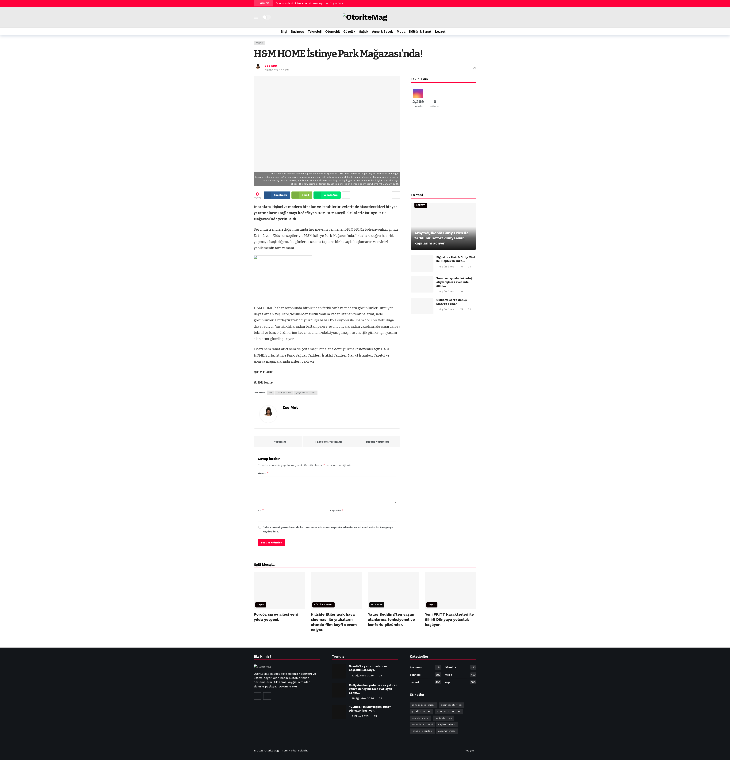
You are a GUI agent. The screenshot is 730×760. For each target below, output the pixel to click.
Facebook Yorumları (328, 441)
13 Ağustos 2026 (363, 675)
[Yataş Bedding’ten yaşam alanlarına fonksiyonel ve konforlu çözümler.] (393, 590)
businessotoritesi (451, 705)
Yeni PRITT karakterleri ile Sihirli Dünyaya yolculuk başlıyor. (449, 619)
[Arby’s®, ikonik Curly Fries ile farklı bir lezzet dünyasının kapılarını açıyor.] (443, 226)
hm (271, 392)
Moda (460, 674)
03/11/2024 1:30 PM (277, 70)
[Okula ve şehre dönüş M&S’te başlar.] (422, 306)
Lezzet (420, 205)
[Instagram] (467, 3)
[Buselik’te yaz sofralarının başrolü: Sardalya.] (339, 671)
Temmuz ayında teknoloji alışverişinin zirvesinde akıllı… (454, 282)
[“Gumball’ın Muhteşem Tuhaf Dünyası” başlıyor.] (339, 712)
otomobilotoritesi (422, 724)
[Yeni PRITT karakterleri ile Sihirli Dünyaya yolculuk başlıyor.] (450, 590)
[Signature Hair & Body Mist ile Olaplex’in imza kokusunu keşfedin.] (422, 263)
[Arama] (473, 31)
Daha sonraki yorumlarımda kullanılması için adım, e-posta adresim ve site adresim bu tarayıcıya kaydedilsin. (328, 529)
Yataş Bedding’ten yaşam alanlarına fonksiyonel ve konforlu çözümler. (392, 619)
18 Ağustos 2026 (363, 698)
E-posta (336, 510)
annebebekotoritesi (424, 705)
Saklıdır (302, 750)
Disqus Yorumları (377, 441)
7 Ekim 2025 (360, 716)
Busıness (376, 604)
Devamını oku (288, 686)
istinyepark (284, 392)
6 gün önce (446, 266)
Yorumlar (280, 441)
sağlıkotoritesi (447, 724)
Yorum (263, 473)
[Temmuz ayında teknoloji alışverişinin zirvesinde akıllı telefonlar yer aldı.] (422, 284)
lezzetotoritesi (420, 718)
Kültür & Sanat (323, 604)
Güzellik (460, 667)
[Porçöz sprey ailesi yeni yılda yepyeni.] (279, 590)
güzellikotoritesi (421, 711)
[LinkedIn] (267, 696)
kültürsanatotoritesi (449, 711)
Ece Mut (271, 65)
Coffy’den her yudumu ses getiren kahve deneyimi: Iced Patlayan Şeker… (373, 688)
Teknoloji (425, 674)
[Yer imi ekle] (396, 195)
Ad (261, 510)
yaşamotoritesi (306, 392)
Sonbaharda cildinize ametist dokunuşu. (300, 3)
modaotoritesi (443, 718)
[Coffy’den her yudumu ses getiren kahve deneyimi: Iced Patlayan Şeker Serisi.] (339, 690)
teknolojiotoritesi (422, 731)
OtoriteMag (271, 750)
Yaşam (259, 43)
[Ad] (443, 151)
